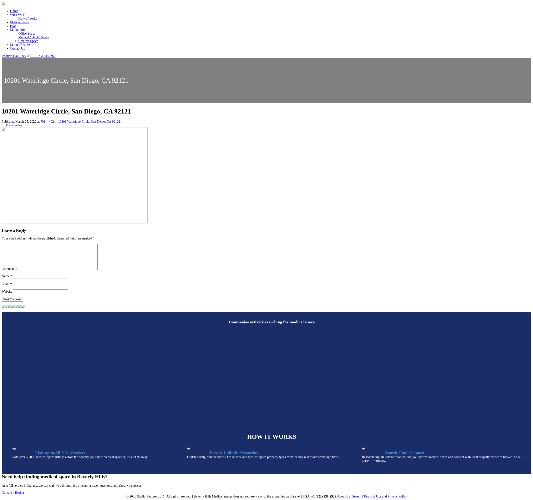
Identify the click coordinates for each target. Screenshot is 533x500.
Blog (13, 26)
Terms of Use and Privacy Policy (385, 496)
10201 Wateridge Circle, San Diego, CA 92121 (89, 121)
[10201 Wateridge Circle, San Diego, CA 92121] (75, 222)
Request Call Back (14, 56)
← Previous (9, 125)
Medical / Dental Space (33, 37)
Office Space (26, 33)
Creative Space (28, 41)
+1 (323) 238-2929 (43, 56)
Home (14, 11)
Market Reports (20, 44)
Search (356, 496)
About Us (343, 496)
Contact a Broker (13, 492)
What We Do (18, 14)
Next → (23, 125)
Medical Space (19, 22)
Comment (9, 269)
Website (7, 291)
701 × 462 (47, 121)
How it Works (27, 18)
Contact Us (17, 48)
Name (7, 276)
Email (7, 284)
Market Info (18, 29)
